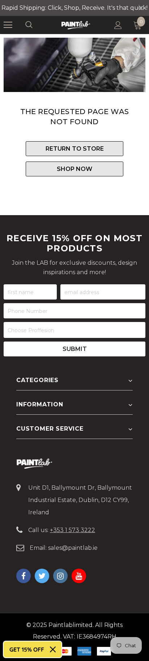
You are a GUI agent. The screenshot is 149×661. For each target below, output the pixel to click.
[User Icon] (118, 25)
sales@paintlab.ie (73, 547)
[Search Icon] (36, 25)
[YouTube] (79, 576)
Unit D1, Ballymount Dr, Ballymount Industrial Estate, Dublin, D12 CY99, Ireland (80, 500)
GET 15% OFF (26, 649)
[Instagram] (60, 576)
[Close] (53, 649)
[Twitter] (42, 576)
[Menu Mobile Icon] (8, 25)
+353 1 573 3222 (72, 530)
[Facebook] (23, 576)
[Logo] (75, 25)
